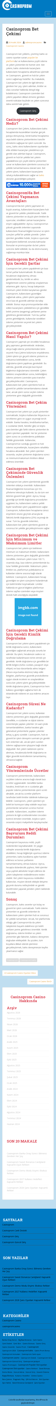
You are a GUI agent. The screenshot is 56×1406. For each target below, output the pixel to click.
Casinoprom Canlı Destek (14, 1230)
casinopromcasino (11, 1326)
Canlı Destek (7, 1344)
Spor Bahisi (6, 1383)
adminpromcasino (33, 42)
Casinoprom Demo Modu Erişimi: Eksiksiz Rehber (27, 1172)
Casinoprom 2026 (9, 1351)
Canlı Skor (17, 1344)
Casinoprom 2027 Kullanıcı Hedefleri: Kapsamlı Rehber (24, 1180)
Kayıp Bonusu (8, 1375)
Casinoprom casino (10, 1357)
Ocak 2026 (12, 1036)
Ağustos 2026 (13, 1012)
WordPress (40, 1399)
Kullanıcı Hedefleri (22, 1376)
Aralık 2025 (12, 1042)
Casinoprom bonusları (11, 1354)
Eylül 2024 (12, 1106)
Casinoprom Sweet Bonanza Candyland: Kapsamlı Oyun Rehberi (26, 1163)
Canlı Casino (37, 1340)
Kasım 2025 (12, 1047)
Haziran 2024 (13, 1124)
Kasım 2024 (12, 1094)
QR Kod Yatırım (32, 1379)
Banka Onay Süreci (9, 1340)
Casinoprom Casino (15, 46)
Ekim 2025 (12, 1053)
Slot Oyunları (44, 1379)
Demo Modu (7, 1372)
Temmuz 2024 (14, 1118)
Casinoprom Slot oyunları (13, 1368)
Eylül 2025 (12, 1059)
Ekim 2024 (12, 1100)
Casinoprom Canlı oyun (31, 1354)
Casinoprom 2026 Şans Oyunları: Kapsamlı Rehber (27, 1189)
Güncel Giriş (30, 1372)
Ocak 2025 (12, 1083)
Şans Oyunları (39, 1383)
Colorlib (12, 1399)
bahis (41, 175)
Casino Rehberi (32, 1368)
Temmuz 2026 (14, 1018)
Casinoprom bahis (28, 960)
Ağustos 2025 (13, 1065)
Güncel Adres (19, 1372)
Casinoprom (12, 960)
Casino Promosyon (9, 1365)
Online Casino (37, 1376)
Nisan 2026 (12, 1024)
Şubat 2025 (12, 1077)
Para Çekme (7, 1379)
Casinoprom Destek (28, 1358)
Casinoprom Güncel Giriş (14, 1242)
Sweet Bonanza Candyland (22, 1383)
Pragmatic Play (18, 1379)
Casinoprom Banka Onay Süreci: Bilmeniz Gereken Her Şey (27, 1155)
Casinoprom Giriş (28, 110)
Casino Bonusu (29, 1343)
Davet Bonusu (44, 1368)
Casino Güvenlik (8, 1347)
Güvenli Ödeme (43, 1372)
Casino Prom (21, 1347)
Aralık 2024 (12, 1088)
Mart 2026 (12, 1030)
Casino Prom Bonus (42, 1351)
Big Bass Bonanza (25, 1340)
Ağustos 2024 (13, 1112)
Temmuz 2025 (14, 1071)
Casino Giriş (40, 1343)
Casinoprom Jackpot (31, 1361)
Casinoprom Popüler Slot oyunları (32, 1365)
